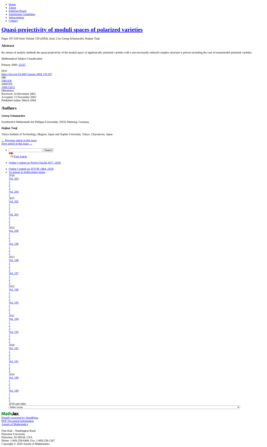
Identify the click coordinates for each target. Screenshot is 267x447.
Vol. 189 (14, 390)
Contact (13, 20)
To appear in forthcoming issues (27, 172)
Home (12, 4)
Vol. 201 (14, 214)
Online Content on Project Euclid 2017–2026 (35, 162)
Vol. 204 (14, 191)
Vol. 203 (14, 178)
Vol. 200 (14, 230)
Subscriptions (16, 17)
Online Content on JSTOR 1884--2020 (31, 168)
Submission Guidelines (22, 14)
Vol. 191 (14, 361)
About (12, 7)
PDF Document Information (17, 421)
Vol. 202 (14, 201)
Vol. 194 (14, 318)
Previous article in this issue (19, 140)
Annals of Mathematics (14, 424)
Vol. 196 (14, 289)
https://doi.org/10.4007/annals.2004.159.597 (26, 74)
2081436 (6, 80)
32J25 (22, 64)
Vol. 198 (14, 260)
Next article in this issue (16, 143)
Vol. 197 (14, 273)
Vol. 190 (14, 377)
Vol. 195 (14, 302)
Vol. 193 (14, 332)
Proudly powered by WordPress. (20, 417)
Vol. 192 (14, 348)
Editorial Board (17, 11)
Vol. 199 (14, 243)
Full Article (20, 156)
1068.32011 (8, 87)
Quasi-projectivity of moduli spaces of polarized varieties (72, 29)
